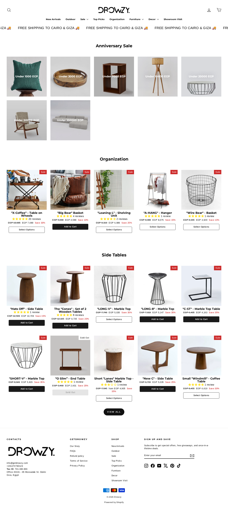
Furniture (135, 19)
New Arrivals (53, 19)
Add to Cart (70, 226)
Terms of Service (78, 461)
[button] (20, 218)
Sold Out (70, 392)
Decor (152, 19)
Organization (117, 19)
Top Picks (98, 19)
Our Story (75, 446)
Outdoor (70, 19)
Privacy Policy (77, 465)
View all (114, 412)
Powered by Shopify (114, 502)
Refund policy (77, 456)
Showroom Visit (173, 19)
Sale (83, 19)
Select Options (27, 229)
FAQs (73, 451)
